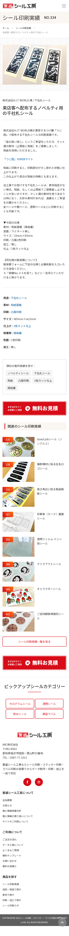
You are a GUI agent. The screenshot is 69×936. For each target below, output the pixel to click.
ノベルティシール (18, 373)
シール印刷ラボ (11, 905)
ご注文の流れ (10, 839)
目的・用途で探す (12, 889)
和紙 (10, 380)
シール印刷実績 (23, 28)
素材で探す (8, 894)
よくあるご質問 (11, 850)
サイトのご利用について (15, 821)
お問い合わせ (10, 861)
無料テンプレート (12, 855)
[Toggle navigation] (63, 5)
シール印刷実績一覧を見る (34, 642)
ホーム (6, 28)
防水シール (20, 714)
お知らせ (7, 805)
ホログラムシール (20, 704)
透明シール (49, 704)
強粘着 (18, 333)
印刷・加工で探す (12, 900)
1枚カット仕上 (22, 326)
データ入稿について (13, 844)
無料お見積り (10, 866)
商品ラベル (49, 714)
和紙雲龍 (16, 305)
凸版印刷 (16, 312)
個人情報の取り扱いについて (18, 816)
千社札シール (19, 298)
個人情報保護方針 (12, 810)
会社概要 (7, 800)
